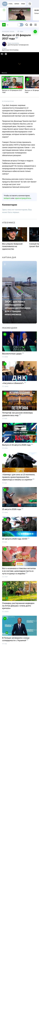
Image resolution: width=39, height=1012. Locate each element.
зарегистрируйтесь (23, 198)
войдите (7, 198)
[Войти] (31, 25)
